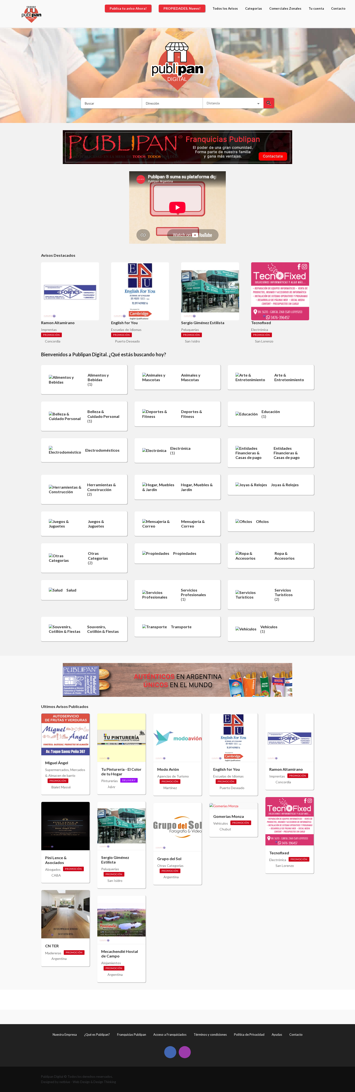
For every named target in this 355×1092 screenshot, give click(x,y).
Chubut (225, 829)
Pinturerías (109, 781)
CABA (56, 875)
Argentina (59, 958)
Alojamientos (111, 963)
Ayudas (277, 1034)
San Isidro (192, 341)
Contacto (296, 1034)
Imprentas (49, 330)
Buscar (268, 103)
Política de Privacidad (249, 1034)
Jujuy (111, 787)
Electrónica (259, 330)
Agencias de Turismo (173, 776)
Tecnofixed (279, 852)
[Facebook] (170, 1052)
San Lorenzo (264, 341)
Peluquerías (190, 330)
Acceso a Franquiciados (169, 1034)
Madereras (53, 953)
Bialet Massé (61, 787)
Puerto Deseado (127, 341)
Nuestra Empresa (65, 1034)
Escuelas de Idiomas (126, 330)
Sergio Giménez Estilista (115, 859)
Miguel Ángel (56, 762)
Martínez (170, 788)
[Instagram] (185, 1052)
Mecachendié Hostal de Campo (119, 953)
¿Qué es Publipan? (97, 1034)
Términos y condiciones (210, 1034)
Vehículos (220, 823)
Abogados (53, 869)
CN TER (52, 945)
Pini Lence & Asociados (56, 859)
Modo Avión (168, 769)
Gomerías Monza (228, 816)
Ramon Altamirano (286, 769)
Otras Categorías (170, 866)
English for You (226, 769)
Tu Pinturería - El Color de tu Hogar (121, 771)
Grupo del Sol (169, 858)
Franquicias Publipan (131, 1034)
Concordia (52, 341)
